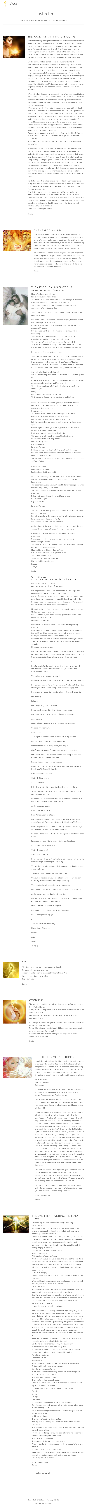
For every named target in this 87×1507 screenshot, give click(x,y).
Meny (82, 4)
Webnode (48, 1503)
